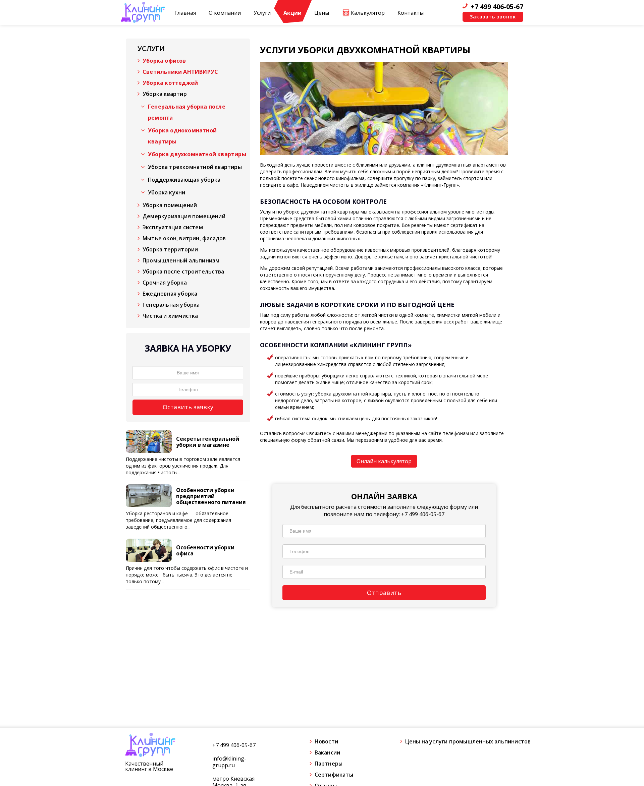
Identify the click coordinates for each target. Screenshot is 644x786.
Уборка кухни (166, 192)
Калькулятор (368, 12)
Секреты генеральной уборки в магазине (207, 441)
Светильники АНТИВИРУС (180, 71)
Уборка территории (170, 249)
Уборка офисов (164, 60)
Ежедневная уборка (170, 293)
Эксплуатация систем (173, 227)
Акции (292, 12)
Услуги (262, 12)
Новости (326, 741)
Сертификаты (334, 774)
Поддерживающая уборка (184, 179)
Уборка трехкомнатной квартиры (195, 167)
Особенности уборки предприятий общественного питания (211, 496)
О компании (225, 12)
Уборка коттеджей (170, 82)
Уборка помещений (170, 205)
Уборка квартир (165, 94)
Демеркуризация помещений (184, 216)
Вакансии (327, 752)
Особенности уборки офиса (205, 550)
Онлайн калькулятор (384, 461)
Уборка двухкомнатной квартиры (197, 154)
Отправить (384, 593)
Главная (185, 12)
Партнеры (329, 763)
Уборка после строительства (183, 271)
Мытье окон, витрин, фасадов (184, 238)
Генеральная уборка (171, 304)
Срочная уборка (165, 282)
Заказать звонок (493, 16)
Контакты (410, 12)
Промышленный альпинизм (181, 260)
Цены (321, 12)
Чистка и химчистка (170, 315)
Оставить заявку (188, 407)
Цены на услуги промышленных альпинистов (468, 741)
